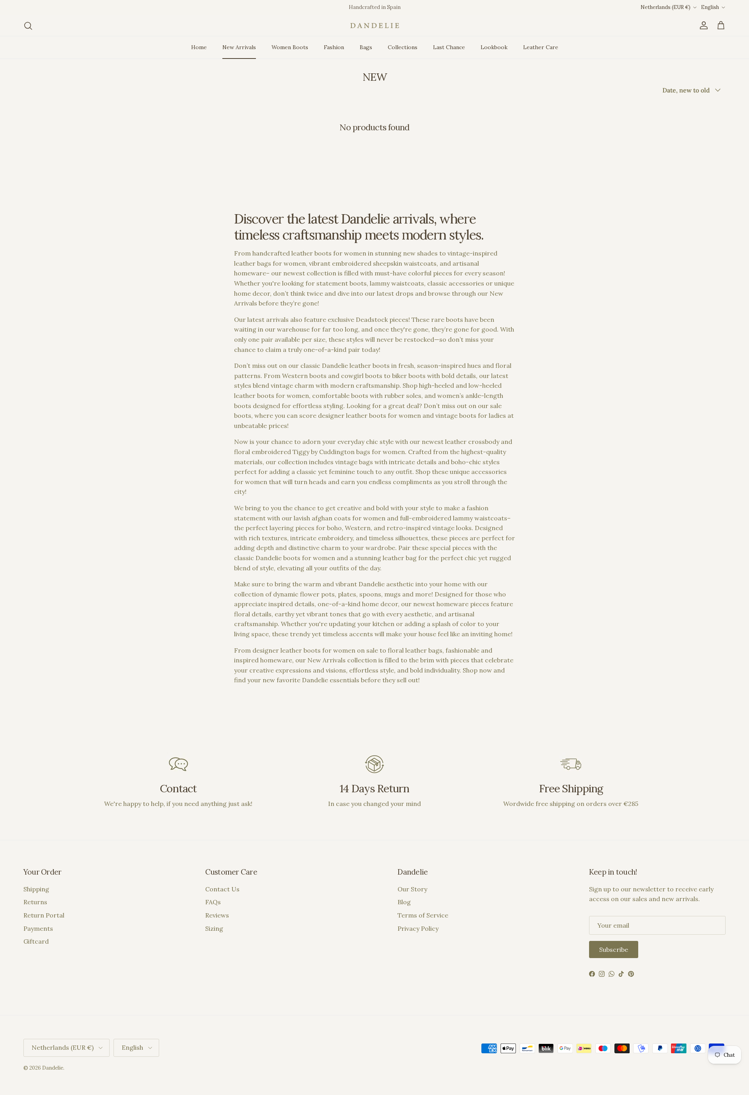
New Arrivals (239, 47)
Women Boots (290, 47)
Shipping (36, 889)
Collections (402, 47)
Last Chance (449, 47)
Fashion (334, 47)
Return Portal (43, 915)
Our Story (412, 889)
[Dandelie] (374, 25)
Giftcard (36, 941)
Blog (404, 902)
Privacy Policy (418, 928)
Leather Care (540, 47)
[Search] (28, 25)
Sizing (214, 928)
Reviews (217, 915)
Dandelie (52, 1068)
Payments (38, 928)
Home (199, 47)
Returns (35, 902)
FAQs (213, 902)
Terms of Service (423, 915)
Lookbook (494, 47)
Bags (366, 47)
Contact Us (222, 889)
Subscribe (613, 949)
